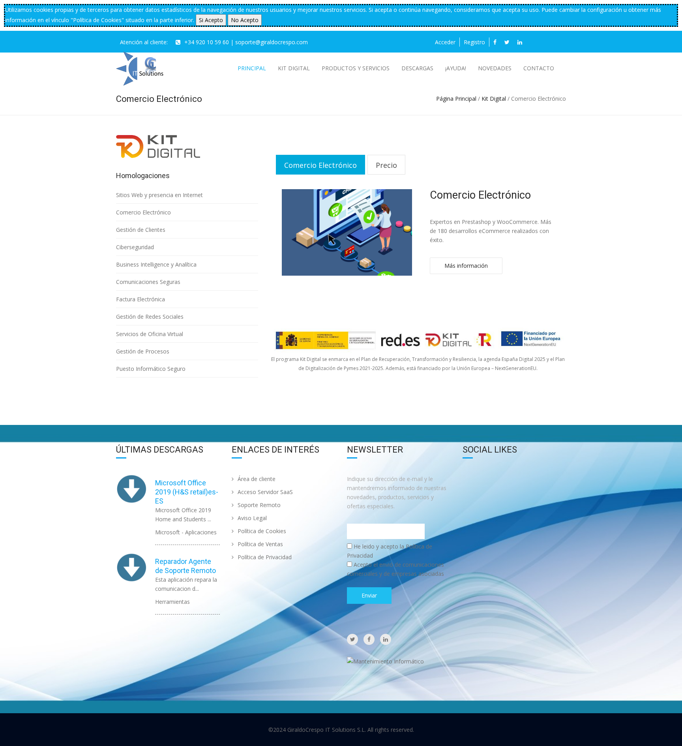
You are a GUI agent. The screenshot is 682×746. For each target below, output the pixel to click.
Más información (466, 265)
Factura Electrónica (140, 299)
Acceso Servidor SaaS (265, 492)
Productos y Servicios (356, 68)
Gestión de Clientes (140, 229)
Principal (252, 68)
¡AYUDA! (455, 68)
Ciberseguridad (135, 247)
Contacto (538, 68)
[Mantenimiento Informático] (385, 660)
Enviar (369, 595)
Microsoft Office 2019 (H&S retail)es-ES (186, 492)
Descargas (417, 68)
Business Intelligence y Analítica (156, 264)
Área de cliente (256, 479)
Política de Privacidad (265, 557)
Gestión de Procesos (142, 351)
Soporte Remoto (259, 505)
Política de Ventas (260, 544)
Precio (386, 165)
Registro (474, 42)
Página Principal (456, 98)
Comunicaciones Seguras (148, 282)
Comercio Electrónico (143, 212)
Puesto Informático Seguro (150, 368)
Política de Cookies (262, 531)
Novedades (495, 68)
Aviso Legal (252, 518)
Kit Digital (294, 68)
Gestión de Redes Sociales (150, 316)
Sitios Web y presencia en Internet (159, 195)
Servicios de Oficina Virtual (149, 334)
